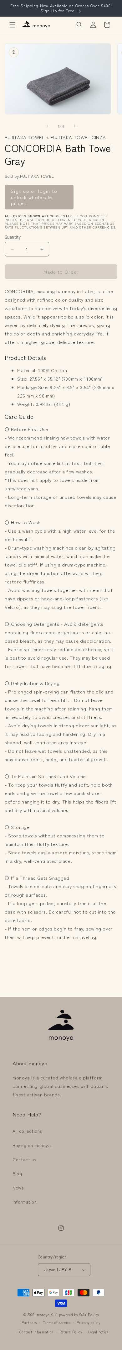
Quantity (13, 237)
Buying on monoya (32, 1145)
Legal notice (98, 1331)
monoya (43, 1314)
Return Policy (70, 1331)
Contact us (24, 1159)
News (18, 1187)
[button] (12, 25)
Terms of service (57, 1322)
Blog (17, 1173)
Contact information (36, 1331)
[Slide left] (47, 126)
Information (25, 1202)
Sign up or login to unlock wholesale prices (34, 196)
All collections (27, 1131)
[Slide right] (75, 126)
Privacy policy (88, 1322)
